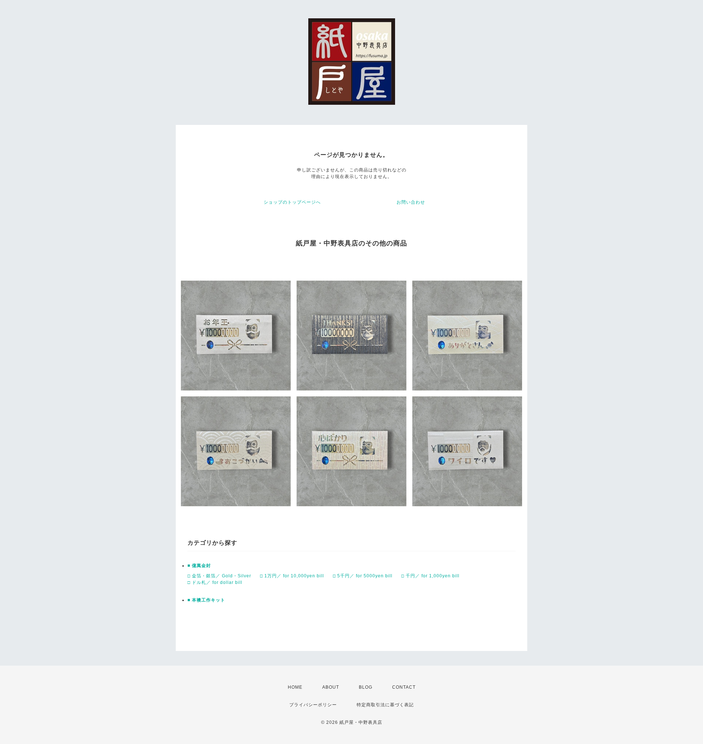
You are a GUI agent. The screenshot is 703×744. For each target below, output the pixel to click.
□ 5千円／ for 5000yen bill (363, 575)
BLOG (365, 687)
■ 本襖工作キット (206, 600)
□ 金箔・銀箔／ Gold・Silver (219, 575)
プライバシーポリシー (313, 704)
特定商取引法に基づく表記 (385, 704)
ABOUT (330, 687)
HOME (295, 687)
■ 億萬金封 (199, 565)
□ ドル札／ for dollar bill (214, 582)
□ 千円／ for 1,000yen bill (430, 575)
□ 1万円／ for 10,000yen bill (292, 575)
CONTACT (404, 687)
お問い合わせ (411, 202)
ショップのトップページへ (292, 202)
